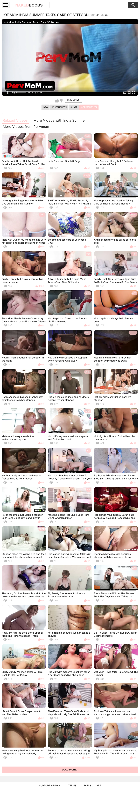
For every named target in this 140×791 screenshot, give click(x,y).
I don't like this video (61, 100)
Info (45, 107)
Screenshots (59, 107)
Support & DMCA (50, 785)
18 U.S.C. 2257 (92, 785)
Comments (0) (89, 107)
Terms (72, 785)
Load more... (70, 769)
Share (74, 107)
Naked (29, 5)
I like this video (57, 100)
